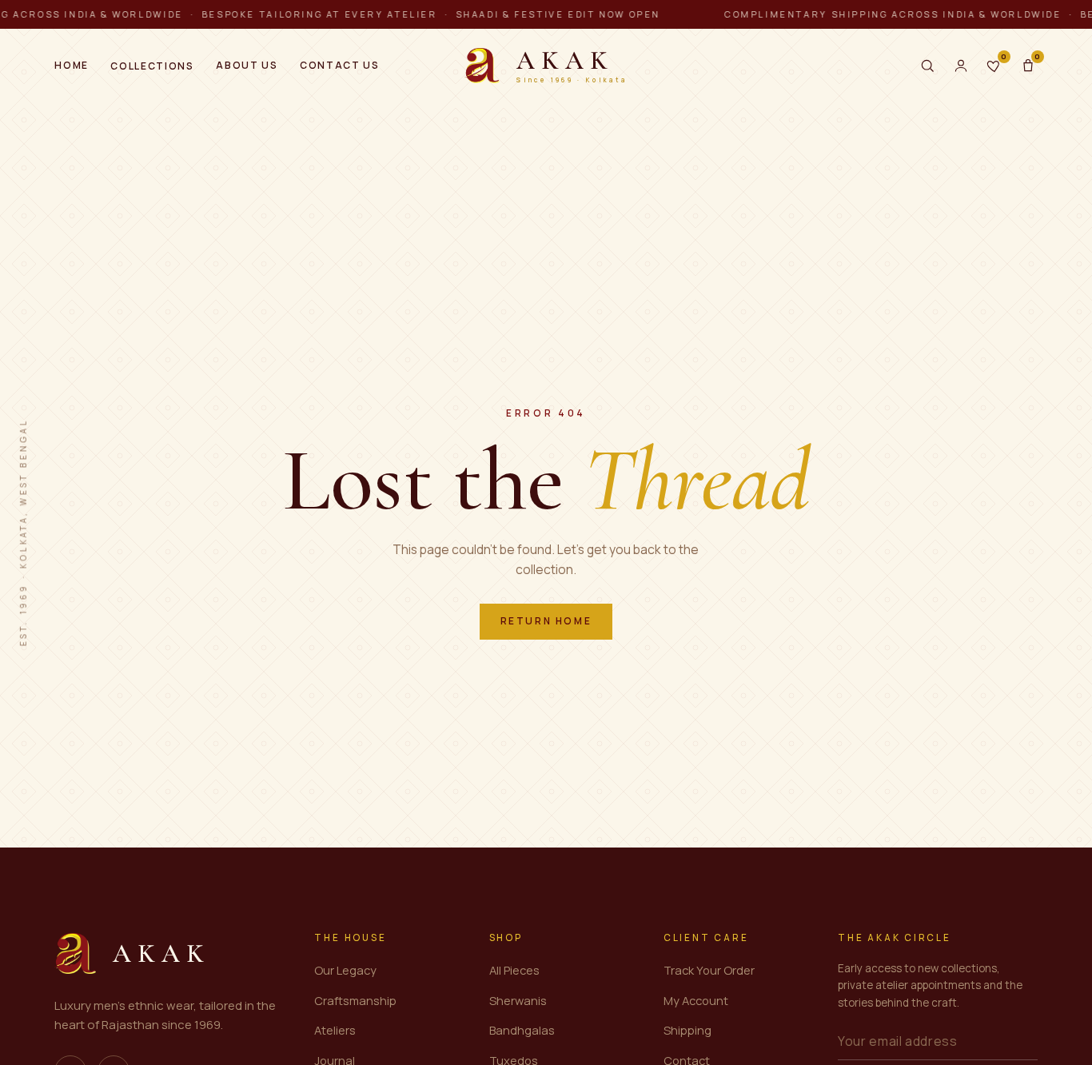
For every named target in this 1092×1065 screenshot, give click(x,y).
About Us (246, 65)
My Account (696, 1000)
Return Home (546, 621)
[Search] (927, 65)
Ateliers (335, 1030)
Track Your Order (709, 970)
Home (71, 65)
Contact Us (340, 65)
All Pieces (514, 970)
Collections (151, 66)
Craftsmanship (355, 1000)
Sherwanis (518, 1000)
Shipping (687, 1030)
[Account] (960, 65)
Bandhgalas (522, 1030)
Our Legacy (345, 970)
